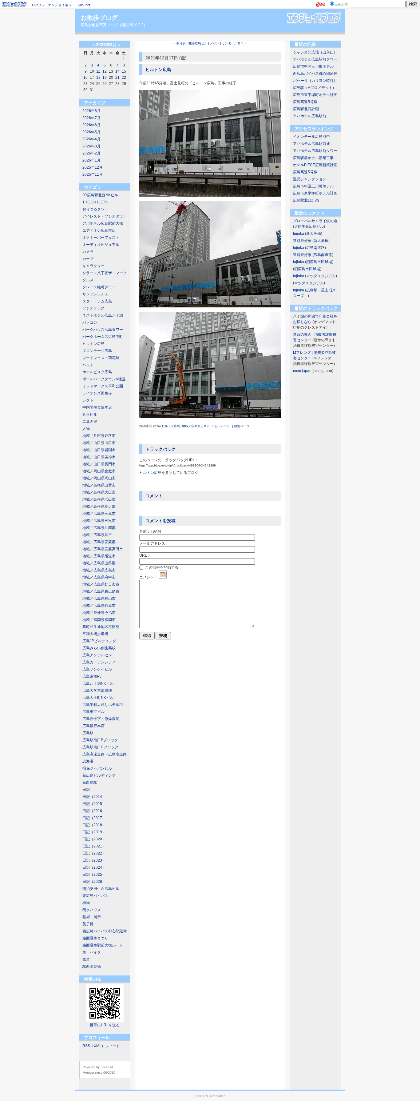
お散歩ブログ (99, 17)
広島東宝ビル (93, 712)
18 (98, 77)
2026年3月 (91, 146)
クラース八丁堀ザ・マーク (104, 273)
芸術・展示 (91, 917)
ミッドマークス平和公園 (102, 386)
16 (85, 77)
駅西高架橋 (91, 966)
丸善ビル (89, 414)
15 (124, 71)
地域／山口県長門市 (99, 464)
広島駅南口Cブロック (100, 747)
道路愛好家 (302, 240)
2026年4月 (91, 139)
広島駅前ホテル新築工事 (313, 158)
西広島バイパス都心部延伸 (104, 931)
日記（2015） (94, 804)
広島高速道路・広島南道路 (104, 754)
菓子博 (87, 924)
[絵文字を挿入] (163, 577)
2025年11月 (92, 174)
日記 (86, 789)
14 (117, 71)
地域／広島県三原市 (99, 513)
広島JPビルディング (99, 641)
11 (98, 71)
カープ (87, 259)
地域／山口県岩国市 (99, 450)
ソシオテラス (93, 308)
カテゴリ (92, 187)
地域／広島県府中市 (99, 577)
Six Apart (107, 1067)
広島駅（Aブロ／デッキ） (314, 88)
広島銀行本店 (93, 726)
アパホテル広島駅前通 (311, 144)
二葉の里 (89, 421)
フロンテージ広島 (97, 351)
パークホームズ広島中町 (102, 336)
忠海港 (87, 761)
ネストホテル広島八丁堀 (102, 315)
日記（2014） (94, 797)
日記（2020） (94, 839)
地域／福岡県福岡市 (99, 620)
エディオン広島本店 (99, 230)
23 (85, 84)
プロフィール (97, 1037)
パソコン (89, 322)
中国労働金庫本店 (97, 407)
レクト (87, 400)
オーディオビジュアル (100, 244)
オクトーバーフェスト (100, 237)
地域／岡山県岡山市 (99, 478)
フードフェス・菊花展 (100, 358)
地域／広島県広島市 (99, 570)
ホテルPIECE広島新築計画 (315, 165)
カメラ (87, 252)
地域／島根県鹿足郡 (99, 506)
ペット (87, 365)
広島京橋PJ (91, 676)
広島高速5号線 (305, 102)
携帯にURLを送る (105, 1025)
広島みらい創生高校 (99, 648)
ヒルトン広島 (93, 344)
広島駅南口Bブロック (100, 740)
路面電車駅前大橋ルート (102, 945)
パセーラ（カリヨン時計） (315, 80)
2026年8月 (91, 111)
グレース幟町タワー (99, 287)
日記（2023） (94, 860)
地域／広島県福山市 (99, 598)
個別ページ (241, 426)
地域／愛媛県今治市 (99, 613)
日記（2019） (94, 832)
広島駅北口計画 (306, 109)
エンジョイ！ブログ (14, 4)
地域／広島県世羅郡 (99, 528)
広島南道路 (315, 248)
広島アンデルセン (97, 655)
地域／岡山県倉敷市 (99, 471)
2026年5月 (91, 132)
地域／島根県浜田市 (99, 499)
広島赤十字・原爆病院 (100, 719)
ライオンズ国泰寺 (97, 393)
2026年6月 (91, 125)
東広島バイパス (95, 896)
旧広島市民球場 (319, 262)
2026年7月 (91, 118)
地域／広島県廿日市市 (100, 584)
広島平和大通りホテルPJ (103, 705)
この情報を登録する (161, 567)
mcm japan (302, 371)
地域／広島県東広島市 (100, 591)
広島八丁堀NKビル (97, 683)
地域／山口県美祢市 (99, 457)
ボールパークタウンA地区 (103, 379)
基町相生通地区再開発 (100, 627)
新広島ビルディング (99, 775)
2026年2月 (91, 153)
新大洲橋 (313, 233)
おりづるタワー (95, 209)
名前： (150, 531)
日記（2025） (94, 874)
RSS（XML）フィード (101, 1046)
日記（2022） (94, 853)
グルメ (87, 280)
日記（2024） (94, 867)
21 (117, 77)
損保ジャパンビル (97, 768)
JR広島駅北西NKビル (100, 195)
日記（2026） (94, 881)
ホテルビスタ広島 (97, 372)
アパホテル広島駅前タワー (315, 59)
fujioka (298, 233)
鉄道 (86, 959)
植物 (86, 903)
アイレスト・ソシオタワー (104, 216)
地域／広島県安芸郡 (99, 542)
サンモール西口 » (234, 43)
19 (104, 77)
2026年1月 (91, 160)
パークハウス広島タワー (102, 329)
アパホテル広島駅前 (309, 116)
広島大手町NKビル (97, 697)
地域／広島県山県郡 (99, 563)
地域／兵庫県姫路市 (99, 436)
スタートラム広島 (97, 301)
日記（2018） (94, 825)
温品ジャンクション (309, 179)
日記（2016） (94, 811)
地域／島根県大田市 (99, 492)
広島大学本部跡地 (97, 690)
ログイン (38, 5)
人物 (86, 428)
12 (104, 71)
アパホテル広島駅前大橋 (102, 223)
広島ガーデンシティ (99, 662)
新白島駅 (89, 782)
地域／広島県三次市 (99, 520)
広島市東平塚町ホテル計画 (315, 95)
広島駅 (87, 733)
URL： (145, 555)
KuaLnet (84, 5)
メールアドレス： (154, 543)
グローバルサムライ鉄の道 (315, 221)
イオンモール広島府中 (311, 136)
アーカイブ (94, 102)
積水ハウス (91, 910)
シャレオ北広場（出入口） (315, 52)
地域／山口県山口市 (99, 443)
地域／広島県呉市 (97, 535)
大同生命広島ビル (309, 226)
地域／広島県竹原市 (99, 605)
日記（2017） (94, 818)
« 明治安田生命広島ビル (190, 43)
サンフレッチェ (95, 294)
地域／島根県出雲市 (99, 485)
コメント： (148, 577)
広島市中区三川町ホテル (313, 66)
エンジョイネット (61, 5)
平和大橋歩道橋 (95, 634)
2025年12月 (92, 167)
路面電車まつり (95, 938)
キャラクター (93, 266)
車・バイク (91, 952)
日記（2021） (94, 846)
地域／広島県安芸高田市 (102, 549)
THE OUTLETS (95, 202)
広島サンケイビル (97, 669)
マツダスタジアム (321, 276)
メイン (214, 43)
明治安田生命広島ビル (100, 889)
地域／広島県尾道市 (99, 556)
